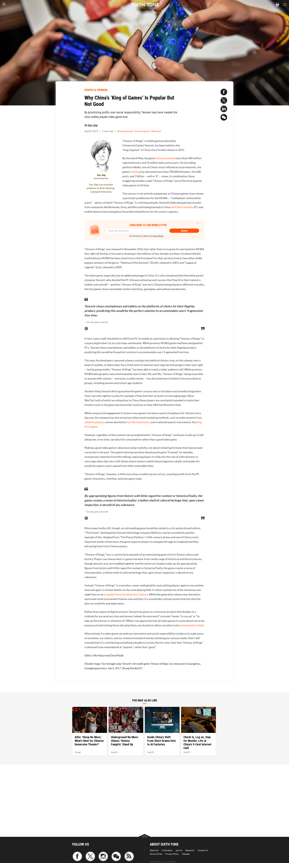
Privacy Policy (172, 854)
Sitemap (186, 854)
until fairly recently (182, 207)
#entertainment (125, 131)
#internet (156, 131)
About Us (154, 850)
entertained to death (192, 625)
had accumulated (165, 158)
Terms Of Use (156, 854)
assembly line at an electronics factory (126, 594)
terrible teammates (138, 422)
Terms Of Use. (158, 236)
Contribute (167, 850)
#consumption (142, 131)
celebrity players (94, 422)
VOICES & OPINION (95, 90)
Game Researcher (101, 178)
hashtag (135, 171)
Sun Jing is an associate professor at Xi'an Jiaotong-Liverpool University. (101, 188)
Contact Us (202, 850)
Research (190, 850)
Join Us (179, 850)
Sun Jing (92, 125)
